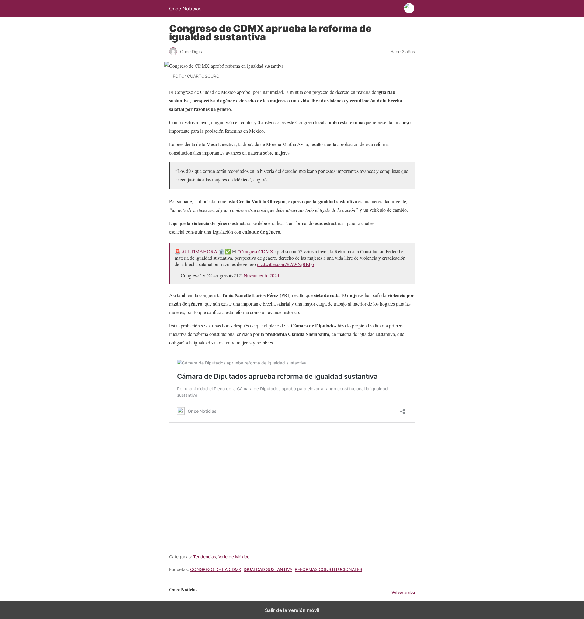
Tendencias (204, 556)
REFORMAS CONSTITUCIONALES (328, 569)
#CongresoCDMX (255, 251)
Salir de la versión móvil (292, 610)
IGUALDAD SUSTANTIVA (268, 569)
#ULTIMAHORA (199, 251)
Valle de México (233, 556)
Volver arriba (403, 592)
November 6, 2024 (261, 275)
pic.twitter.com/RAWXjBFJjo (285, 264)
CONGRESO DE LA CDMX (215, 569)
